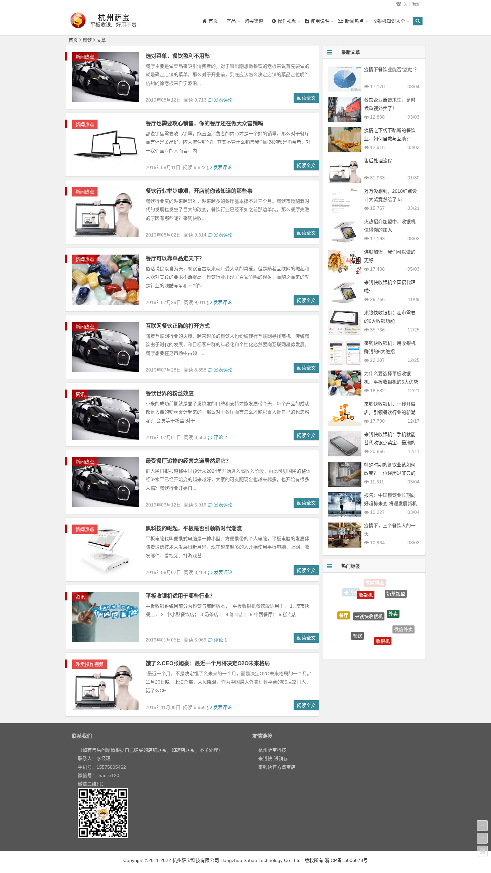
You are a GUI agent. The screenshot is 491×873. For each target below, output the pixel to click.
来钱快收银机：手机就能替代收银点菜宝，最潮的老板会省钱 (390, 443)
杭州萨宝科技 (272, 750)
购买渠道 (253, 21)
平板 (368, 644)
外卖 (393, 598)
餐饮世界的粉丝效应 (170, 393)
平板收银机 (392, 643)
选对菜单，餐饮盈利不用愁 (178, 56)
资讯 (80, 394)
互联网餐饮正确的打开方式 (178, 326)
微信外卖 (403, 621)
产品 (231, 21)
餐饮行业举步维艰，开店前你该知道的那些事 (199, 191)
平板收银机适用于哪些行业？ (180, 596)
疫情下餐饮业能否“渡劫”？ (391, 69)
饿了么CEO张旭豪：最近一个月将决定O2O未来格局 (208, 663)
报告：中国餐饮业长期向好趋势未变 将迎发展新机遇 (390, 503)
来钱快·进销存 (273, 758)
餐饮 (357, 620)
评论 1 (219, 639)
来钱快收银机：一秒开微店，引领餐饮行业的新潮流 (390, 412)
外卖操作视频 (89, 664)
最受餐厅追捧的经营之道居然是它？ (188, 461)
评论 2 (219, 437)
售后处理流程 (378, 160)
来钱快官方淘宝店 (277, 767)
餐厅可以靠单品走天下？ (175, 258)
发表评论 (222, 100)
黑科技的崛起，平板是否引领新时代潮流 (194, 528)
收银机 (383, 624)
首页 (73, 40)
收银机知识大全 (388, 21)
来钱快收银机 (369, 597)
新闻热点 (84, 56)
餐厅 (343, 608)
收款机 (366, 584)
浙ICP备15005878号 (346, 860)
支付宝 (347, 635)
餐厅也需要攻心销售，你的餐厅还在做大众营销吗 (204, 123)
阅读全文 (306, 98)
